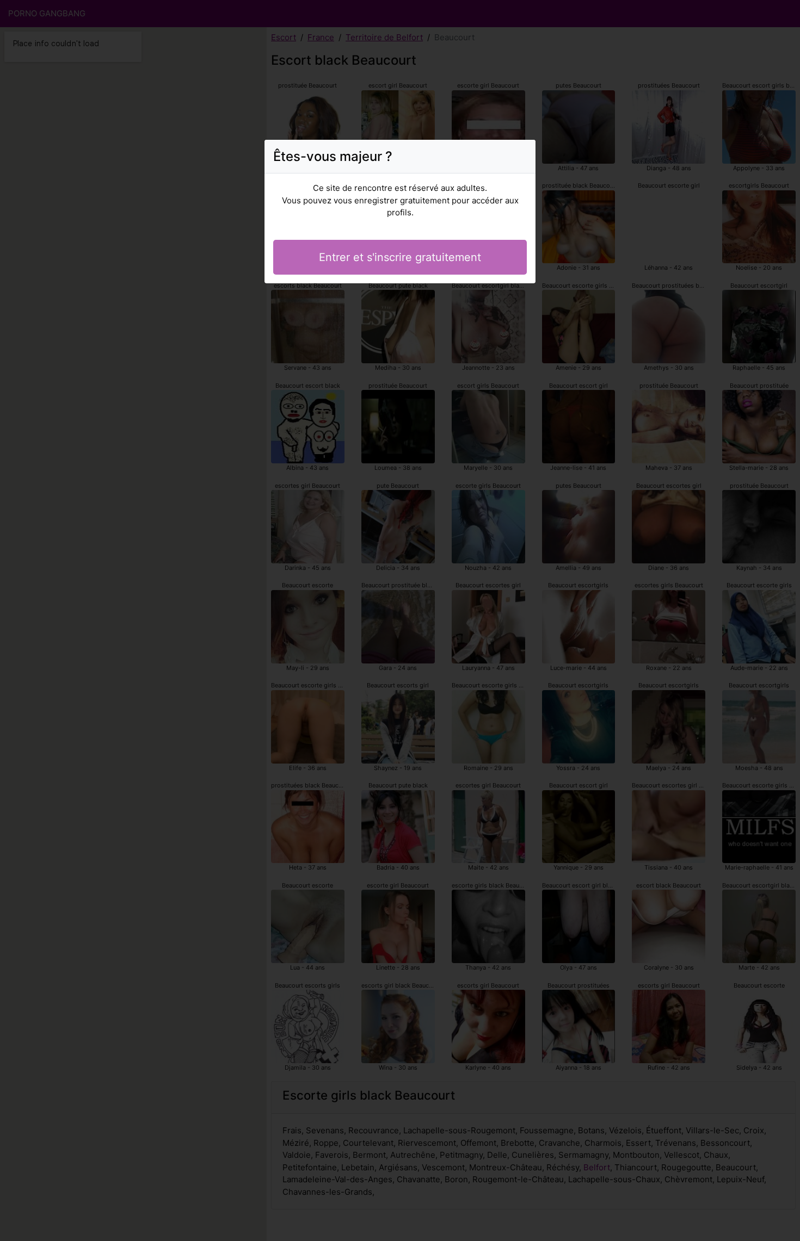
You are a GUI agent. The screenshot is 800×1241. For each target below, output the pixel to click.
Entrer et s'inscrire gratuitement (400, 257)
